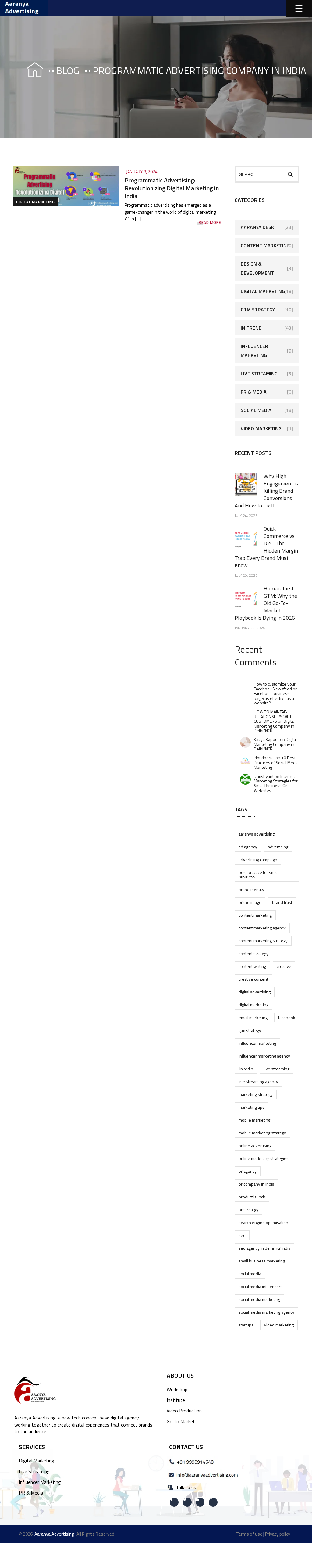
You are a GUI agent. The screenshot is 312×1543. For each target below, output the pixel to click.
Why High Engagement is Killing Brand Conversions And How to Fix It (266, 491)
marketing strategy (256, 1094)
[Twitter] (187, 1502)
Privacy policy (277, 1534)
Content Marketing (265, 245)
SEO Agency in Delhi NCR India (264, 1248)
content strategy (253, 953)
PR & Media (254, 392)
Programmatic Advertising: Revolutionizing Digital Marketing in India (172, 188)
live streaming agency (258, 1081)
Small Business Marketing (262, 1261)
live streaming (276, 1068)
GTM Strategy (258, 309)
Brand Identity (251, 889)
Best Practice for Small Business (258, 874)
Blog (67, 70)
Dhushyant (264, 776)
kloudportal (264, 757)
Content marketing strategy (263, 940)
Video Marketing (261, 428)
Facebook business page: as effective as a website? (274, 698)
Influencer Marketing (254, 350)
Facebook (286, 1017)
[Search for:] (267, 174)
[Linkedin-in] (200, 1502)
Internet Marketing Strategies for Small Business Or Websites (276, 783)
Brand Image (250, 902)
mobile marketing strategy (262, 1133)
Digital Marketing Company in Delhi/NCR (274, 726)
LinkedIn (246, 1068)
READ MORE (210, 222)
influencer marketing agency (264, 1056)
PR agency (248, 1171)
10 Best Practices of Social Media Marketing (276, 762)
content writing (252, 966)
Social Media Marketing (259, 1299)
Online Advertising (255, 1145)
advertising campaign (258, 859)
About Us (180, 1375)
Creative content (253, 979)
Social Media (256, 410)
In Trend (251, 327)
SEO (242, 1235)
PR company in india (256, 1184)
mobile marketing (254, 1120)
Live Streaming (259, 373)
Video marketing (279, 1325)
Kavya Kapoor (266, 739)
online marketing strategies (264, 1158)
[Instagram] (213, 1502)
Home (29, 70)
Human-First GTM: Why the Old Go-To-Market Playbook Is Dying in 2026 (266, 603)
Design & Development (257, 268)
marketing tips (251, 1107)
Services (32, 1447)
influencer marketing (257, 1043)
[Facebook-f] (174, 1502)
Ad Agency (248, 846)
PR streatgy (248, 1209)
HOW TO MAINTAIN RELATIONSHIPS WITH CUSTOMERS (273, 716)
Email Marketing (253, 1017)
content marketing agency (262, 928)
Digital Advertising (255, 992)
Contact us (186, 1447)
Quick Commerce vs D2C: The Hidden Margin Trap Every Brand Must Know (266, 546)
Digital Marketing (35, 202)
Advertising (278, 846)
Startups (246, 1325)
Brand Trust (282, 902)
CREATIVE (284, 966)
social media (250, 1273)
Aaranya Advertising (257, 834)
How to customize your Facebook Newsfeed (275, 686)
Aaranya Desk (257, 227)
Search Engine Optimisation (263, 1222)
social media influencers (260, 1286)
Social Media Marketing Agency (266, 1312)
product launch (252, 1197)
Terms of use (249, 1534)
